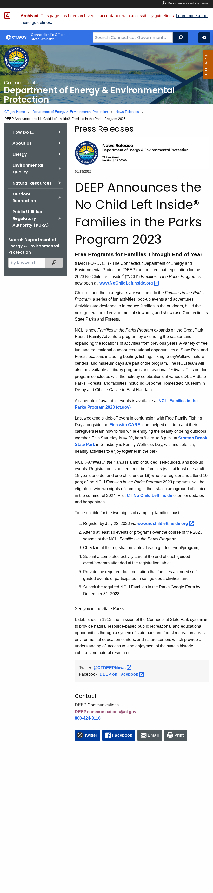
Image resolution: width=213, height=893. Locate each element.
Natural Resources (32, 183)
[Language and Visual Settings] (204, 37)
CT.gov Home (14, 112)
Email (153, 735)
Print (179, 735)
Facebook (122, 735)
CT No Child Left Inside (149, 495)
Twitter (90, 735)
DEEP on (119, 674)
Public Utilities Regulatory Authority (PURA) (30, 218)
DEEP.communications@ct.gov (105, 711)
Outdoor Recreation (24, 197)
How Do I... (23, 132)
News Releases (127, 112)
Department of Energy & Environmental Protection (70, 112)
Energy (19, 154)
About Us (22, 143)
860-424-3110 (88, 718)
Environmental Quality (27, 168)
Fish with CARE (124, 425)
